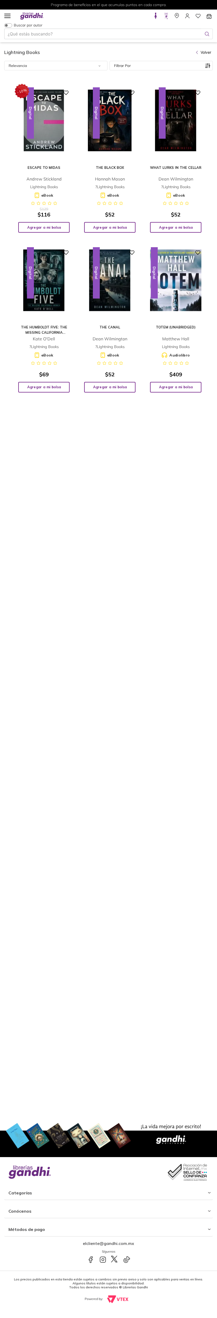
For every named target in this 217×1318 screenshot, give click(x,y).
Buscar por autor (28, 25)
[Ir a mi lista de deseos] (198, 17)
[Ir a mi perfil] (187, 17)
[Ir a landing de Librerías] (177, 17)
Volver (206, 52)
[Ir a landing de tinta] (155, 17)
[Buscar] (207, 34)
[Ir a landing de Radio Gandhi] (166, 17)
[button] (7, 16)
